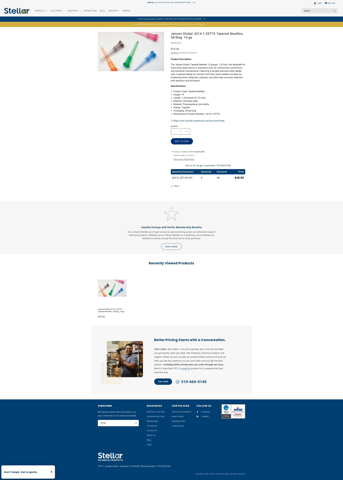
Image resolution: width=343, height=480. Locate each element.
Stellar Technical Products (219, 474)
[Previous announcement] (99, 24)
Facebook (205, 412)
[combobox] (319, 10)
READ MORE (171, 246)
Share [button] (176, 186)
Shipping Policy (178, 421)
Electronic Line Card (156, 412)
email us (186, 368)
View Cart (331, 3)
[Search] (335, 11)
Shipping (174, 53)
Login (319, 3)
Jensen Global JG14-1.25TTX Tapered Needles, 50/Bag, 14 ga (111, 310)
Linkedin (205, 416)
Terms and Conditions (181, 412)
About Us (151, 435)
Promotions (152, 426)
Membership (152, 421)
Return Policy (178, 416)
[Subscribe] (136, 423)
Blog (149, 440)
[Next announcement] (244, 24)
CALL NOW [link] (163, 381)
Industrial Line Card (155, 416)
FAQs (149, 445)
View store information (184, 159)
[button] (41, 11)
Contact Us (152, 430)
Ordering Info (178, 426)
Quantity (174, 126)
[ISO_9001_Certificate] (233, 411)
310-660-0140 (164, 466)
